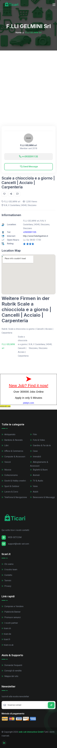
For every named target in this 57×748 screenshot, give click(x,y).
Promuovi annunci (12, 617)
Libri (6, 445)
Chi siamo (9, 564)
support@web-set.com (18, 544)
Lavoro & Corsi (11, 491)
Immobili (36, 456)
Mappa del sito (11, 676)
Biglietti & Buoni (40, 469)
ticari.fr (7, 639)
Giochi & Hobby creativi (15, 480)
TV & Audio (37, 480)
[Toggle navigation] (53, 4)
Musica (7, 469)
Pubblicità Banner (12, 612)
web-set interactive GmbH (31, 732)
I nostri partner (11, 623)
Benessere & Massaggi (43, 497)
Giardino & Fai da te (41, 445)
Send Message (30, 166)
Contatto (8, 575)
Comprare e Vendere (13, 606)
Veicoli (7, 462)
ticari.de (7, 634)
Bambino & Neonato (13, 440)
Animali (36, 475)
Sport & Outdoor (11, 486)
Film (34, 434)
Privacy (7, 586)
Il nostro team (10, 569)
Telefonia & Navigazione (15, 497)
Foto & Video (38, 440)
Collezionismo (11, 475)
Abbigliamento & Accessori (39, 464)
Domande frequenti (13, 665)
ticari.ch (7, 628)
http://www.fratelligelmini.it (35, 236)
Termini (7, 580)
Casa (35, 451)
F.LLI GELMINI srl (28, 145)
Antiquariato (9, 434)
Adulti (35, 491)
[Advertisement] (28, 80)
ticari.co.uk (9, 645)
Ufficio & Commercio (13, 451)
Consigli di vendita (12, 670)
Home (18, 32)
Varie (35, 486)
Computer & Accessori (14, 456)
